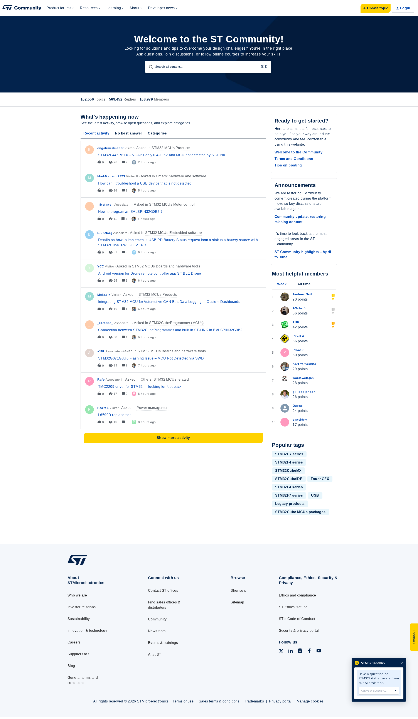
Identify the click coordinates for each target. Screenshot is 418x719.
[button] (376, 8)
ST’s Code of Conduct (297, 619)
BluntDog (104, 233)
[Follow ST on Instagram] (300, 651)
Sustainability (78, 619)
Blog (71, 666)
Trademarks (254, 701)
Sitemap (237, 602)
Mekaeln (104, 294)
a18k (101, 351)
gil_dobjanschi (305, 391)
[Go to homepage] (99, 565)
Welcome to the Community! (299, 152)
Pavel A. (299, 336)
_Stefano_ (105, 204)
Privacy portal (280, 701)
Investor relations (81, 607)
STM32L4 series (289, 487)
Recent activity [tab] (96, 133)
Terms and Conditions (294, 159)
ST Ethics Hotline (293, 607)
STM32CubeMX (288, 470)
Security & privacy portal (299, 630)
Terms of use (183, 701)
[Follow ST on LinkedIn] (290, 651)
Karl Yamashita (304, 364)
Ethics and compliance (297, 595)
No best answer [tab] (128, 133)
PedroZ (103, 408)
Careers (74, 642)
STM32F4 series (289, 462)
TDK (296, 322)
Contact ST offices (163, 590)
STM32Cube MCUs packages (300, 512)
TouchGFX (320, 479)
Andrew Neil (302, 294)
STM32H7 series (289, 454)
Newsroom (157, 631)
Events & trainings (163, 643)
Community (157, 619)
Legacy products (290, 504)
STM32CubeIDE (289, 479)
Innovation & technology (87, 630)
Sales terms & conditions (219, 701)
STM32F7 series (289, 495)
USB (315, 495)
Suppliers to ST (80, 654)
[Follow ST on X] (281, 652)
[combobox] (208, 67)
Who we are (77, 595)
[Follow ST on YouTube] (318, 651)
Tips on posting (288, 165)
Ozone (298, 405)
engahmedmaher (110, 148)
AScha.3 (299, 308)
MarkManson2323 (111, 176)
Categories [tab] (157, 133)
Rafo (101, 379)
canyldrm (300, 419)
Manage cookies (310, 701)
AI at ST (154, 654)
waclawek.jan (303, 378)
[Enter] (149, 67)
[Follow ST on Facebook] (309, 651)
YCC (100, 266)
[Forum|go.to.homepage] (21, 8)
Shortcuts (238, 590)
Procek (298, 350)
